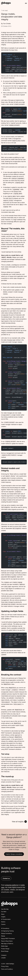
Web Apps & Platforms (7, 943)
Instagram (3, 955)
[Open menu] (26, 3)
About (2, 914)
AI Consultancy (5, 928)
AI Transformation (6, 919)
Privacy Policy (5, 966)
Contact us (6, 878)
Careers (3, 924)
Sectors (3, 922)
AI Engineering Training (7, 931)
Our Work (3, 911)
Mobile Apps (4, 946)
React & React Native (7, 941)
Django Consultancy (6, 933)
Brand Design (4, 951)
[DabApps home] (6, 3)
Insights (3, 917)
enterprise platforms (11, 885)
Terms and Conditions (7, 969)
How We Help (4, 909)
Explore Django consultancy (14, 854)
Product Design (5, 948)
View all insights (18, 821)
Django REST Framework (8, 938)
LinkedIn (3, 958)
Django (3, 936)
